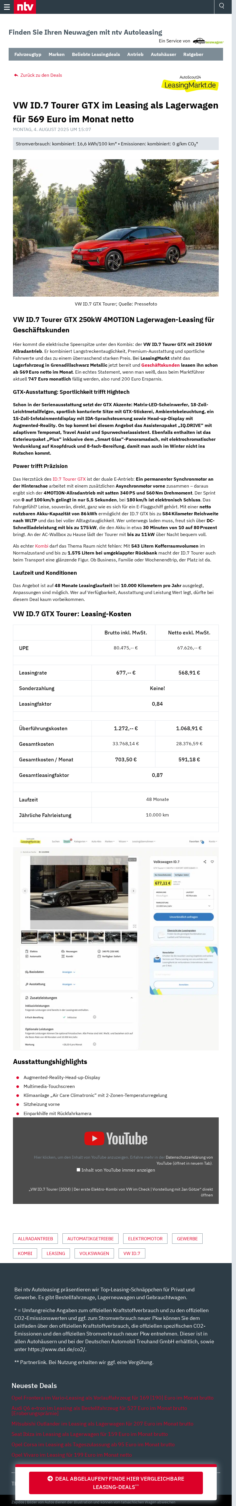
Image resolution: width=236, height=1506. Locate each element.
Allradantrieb (35, 1238)
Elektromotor (145, 1238)
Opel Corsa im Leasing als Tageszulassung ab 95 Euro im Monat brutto (93, 1444)
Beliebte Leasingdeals (96, 54)
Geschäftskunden (160, 365)
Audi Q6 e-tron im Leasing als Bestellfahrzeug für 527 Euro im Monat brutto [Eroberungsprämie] (99, 1411)
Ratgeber (193, 54)
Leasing (56, 1253)
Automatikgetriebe (90, 1238)
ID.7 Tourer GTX (69, 479)
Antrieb (135, 54)
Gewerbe (187, 1238)
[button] (25, 7)
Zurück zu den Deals (40, 75)
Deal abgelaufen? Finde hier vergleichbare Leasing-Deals (118, 1482)
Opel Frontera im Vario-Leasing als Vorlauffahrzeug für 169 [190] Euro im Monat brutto (113, 1397)
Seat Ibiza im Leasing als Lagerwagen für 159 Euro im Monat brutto (90, 1434)
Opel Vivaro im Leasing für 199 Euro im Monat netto (72, 1454)
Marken (57, 54)
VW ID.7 (131, 1253)
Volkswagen (94, 1253)
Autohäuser (163, 54)
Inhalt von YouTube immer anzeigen (118, 1170)
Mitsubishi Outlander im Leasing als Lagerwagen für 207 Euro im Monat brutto (102, 1423)
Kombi (41, 546)
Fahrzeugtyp (27, 54)
